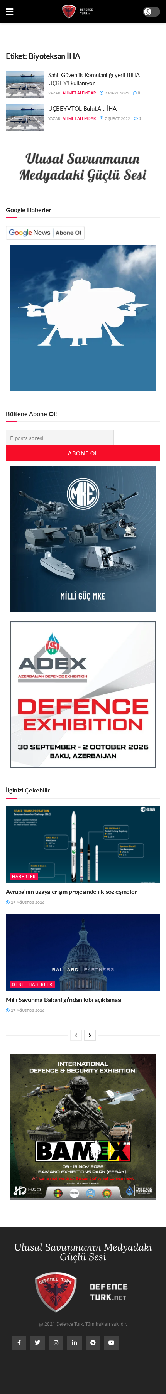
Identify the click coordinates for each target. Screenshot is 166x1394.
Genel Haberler (32, 984)
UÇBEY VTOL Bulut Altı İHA (82, 108)
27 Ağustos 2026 (27, 1010)
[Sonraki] (90, 1035)
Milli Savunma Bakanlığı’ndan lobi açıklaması (64, 999)
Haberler (24, 876)
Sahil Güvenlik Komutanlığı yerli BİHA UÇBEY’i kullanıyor (93, 79)
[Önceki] (76, 1035)
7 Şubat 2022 (116, 118)
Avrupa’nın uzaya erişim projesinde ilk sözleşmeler (71, 891)
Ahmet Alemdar (79, 93)
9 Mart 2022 (116, 93)
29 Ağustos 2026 (27, 902)
